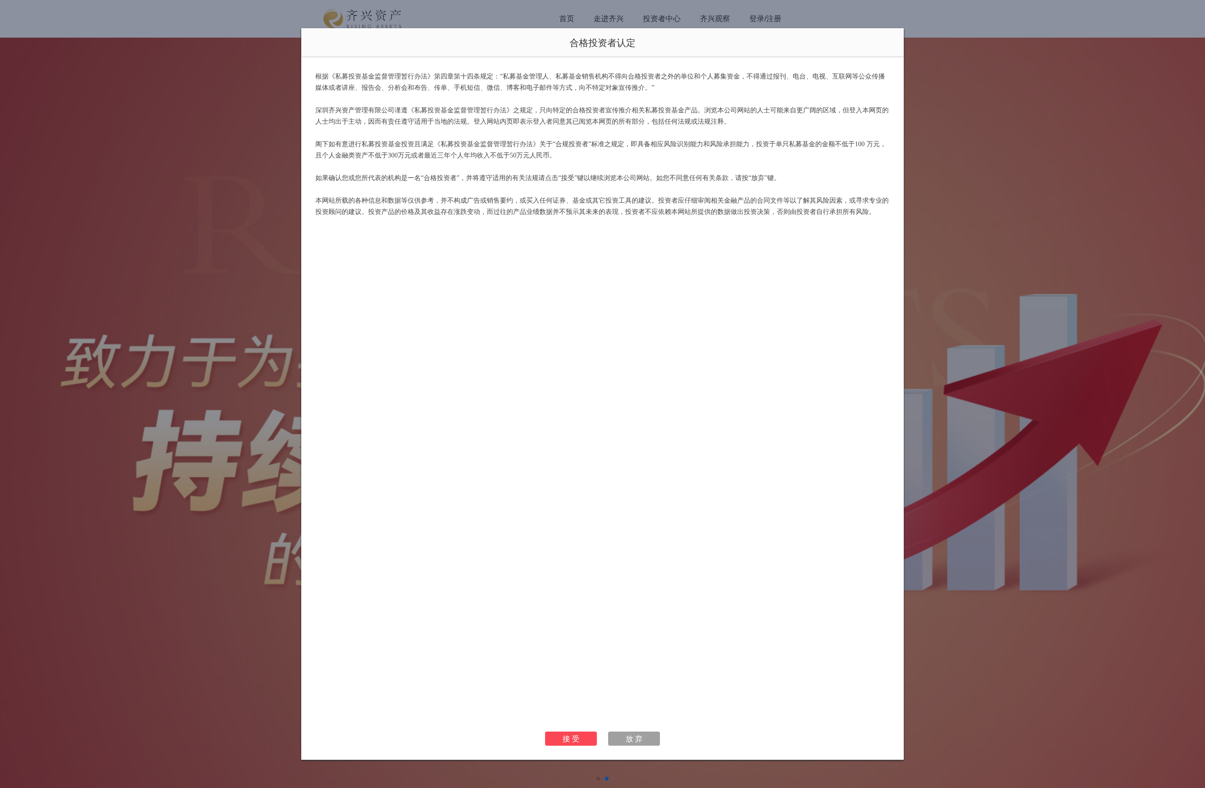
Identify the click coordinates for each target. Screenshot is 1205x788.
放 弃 (634, 738)
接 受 (570, 738)
